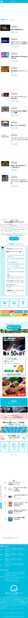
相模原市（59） (9, 554)
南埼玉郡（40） (21, 564)
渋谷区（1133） (9, 548)
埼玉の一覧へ (8, 566)
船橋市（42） (8, 559)
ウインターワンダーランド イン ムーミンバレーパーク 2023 (19, 139)
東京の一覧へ (8, 551)
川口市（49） (15, 564)
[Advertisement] (14, 13)
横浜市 (13, 115)
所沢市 (16, 75)
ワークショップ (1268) (10, 577)
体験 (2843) (8, 575)
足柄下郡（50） (16, 554)
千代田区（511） (16, 549)
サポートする (14, 238)
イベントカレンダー (11, 292)
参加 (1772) (15, 575)
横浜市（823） (9, 553)
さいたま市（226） (9, 563)
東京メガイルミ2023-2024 (18, 125)
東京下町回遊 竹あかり (17, 29)
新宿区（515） (9, 549)
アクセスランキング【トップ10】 (16, 282)
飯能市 (16, 144)
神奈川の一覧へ (9, 556)
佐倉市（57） (15, 558)
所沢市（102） (17, 563)
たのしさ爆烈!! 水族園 (19, 517)
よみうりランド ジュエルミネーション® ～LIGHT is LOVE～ (19, 181)
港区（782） (16, 548)
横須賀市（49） (23, 554)
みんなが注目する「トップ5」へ (12, 537)
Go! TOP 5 (1, 505)
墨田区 (13, 32)
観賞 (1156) (18, 577)
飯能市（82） (23, 563)
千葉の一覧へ (8, 561)
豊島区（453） (23, 549)
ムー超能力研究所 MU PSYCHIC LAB (15, 264)
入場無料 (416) (9, 580)
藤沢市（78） (22, 553)
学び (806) (24, 577)
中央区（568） (22, 548)
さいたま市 (13, 46)
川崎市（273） (15, 553)
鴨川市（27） (21, 559)
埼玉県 (17, 46)
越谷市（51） (8, 564)
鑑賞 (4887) (22, 572)
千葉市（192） (9, 558)
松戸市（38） (15, 559)
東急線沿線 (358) (17, 580)
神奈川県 (16, 115)
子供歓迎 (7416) (9, 572)
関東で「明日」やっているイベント (15, 278)
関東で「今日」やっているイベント (15, 276)
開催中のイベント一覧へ (14, 327)
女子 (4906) (16, 572)
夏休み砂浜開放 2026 (12, 262)
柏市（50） (21, 558)
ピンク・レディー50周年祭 (13, 266)
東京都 (16, 32)
